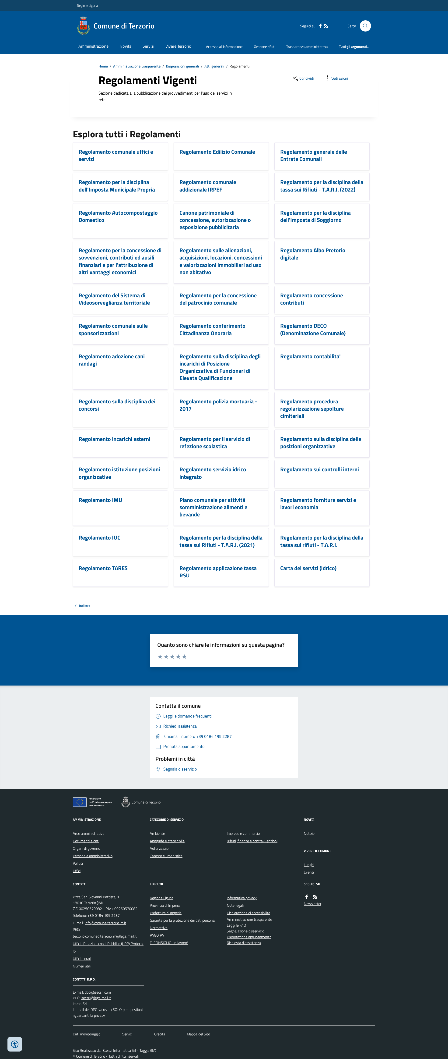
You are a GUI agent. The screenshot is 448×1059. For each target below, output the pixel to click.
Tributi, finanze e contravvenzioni (252, 841)
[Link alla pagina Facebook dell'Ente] (306, 897)
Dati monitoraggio (86, 1034)
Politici (78, 863)
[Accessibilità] (14, 1044)
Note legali (235, 905)
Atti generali (214, 66)
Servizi (148, 46)
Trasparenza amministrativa (307, 46)
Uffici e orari (82, 958)
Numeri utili (82, 966)
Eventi (309, 872)
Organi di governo (86, 848)
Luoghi (309, 864)
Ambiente (157, 833)
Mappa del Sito (198, 1034)
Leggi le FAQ (236, 925)
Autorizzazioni (160, 848)
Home (103, 66)
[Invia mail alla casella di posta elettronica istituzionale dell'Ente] (105, 923)
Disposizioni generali (182, 66)
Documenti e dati (86, 841)
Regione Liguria (87, 5)
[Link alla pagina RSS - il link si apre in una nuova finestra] (326, 26)
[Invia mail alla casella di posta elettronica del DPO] (98, 992)
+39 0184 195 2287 (104, 915)
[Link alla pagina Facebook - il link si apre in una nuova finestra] (320, 26)
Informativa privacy (242, 898)
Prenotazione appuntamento (249, 937)
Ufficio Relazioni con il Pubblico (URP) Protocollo (108, 947)
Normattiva (159, 928)
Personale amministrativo (92, 856)
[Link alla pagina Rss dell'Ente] (315, 897)
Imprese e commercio (243, 833)
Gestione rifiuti (264, 46)
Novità (125, 46)
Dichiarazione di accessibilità (248, 913)
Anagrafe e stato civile (167, 841)
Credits (159, 1034)
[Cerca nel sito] (363, 26)
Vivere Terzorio (178, 46)
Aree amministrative (88, 833)
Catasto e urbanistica (166, 856)
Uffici (76, 871)
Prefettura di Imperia (166, 913)
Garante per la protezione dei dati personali (183, 920)
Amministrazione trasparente (137, 66)
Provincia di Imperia (165, 905)
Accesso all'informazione (224, 46)
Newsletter (312, 903)
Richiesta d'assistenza (244, 942)
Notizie (309, 833)
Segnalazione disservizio (245, 931)
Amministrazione (93, 46)
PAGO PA (157, 935)
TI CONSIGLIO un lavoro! (169, 942)
